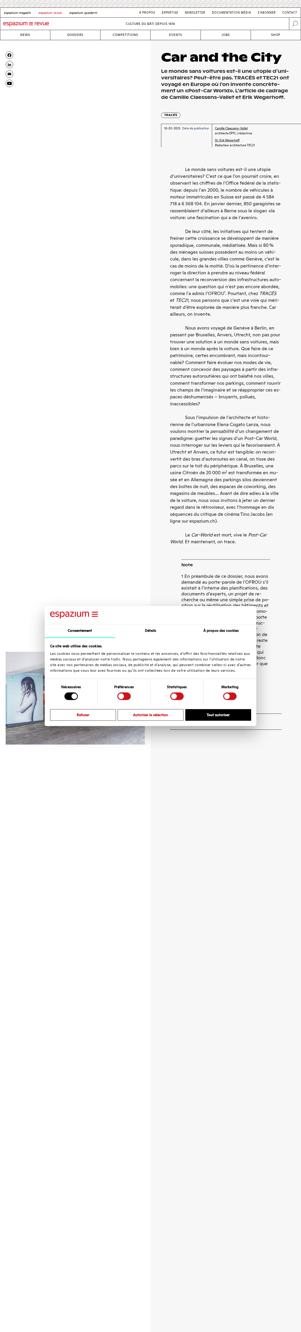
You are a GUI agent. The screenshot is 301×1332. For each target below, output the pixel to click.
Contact (289, 13)
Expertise (170, 13)
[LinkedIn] (9, 64)
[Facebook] (9, 55)
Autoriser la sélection (150, 714)
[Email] (9, 74)
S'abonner (267, 13)
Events (175, 35)
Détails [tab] (150, 630)
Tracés (170, 115)
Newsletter (195, 13)
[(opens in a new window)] (9, 83)
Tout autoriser (218, 714)
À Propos (147, 13)
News (25, 35)
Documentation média (231, 13)
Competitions (125, 35)
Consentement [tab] (80, 630)
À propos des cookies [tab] (221, 630)
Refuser (83, 714)
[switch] (124, 696)
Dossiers (75, 35)
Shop (275, 35)
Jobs (226, 35)
